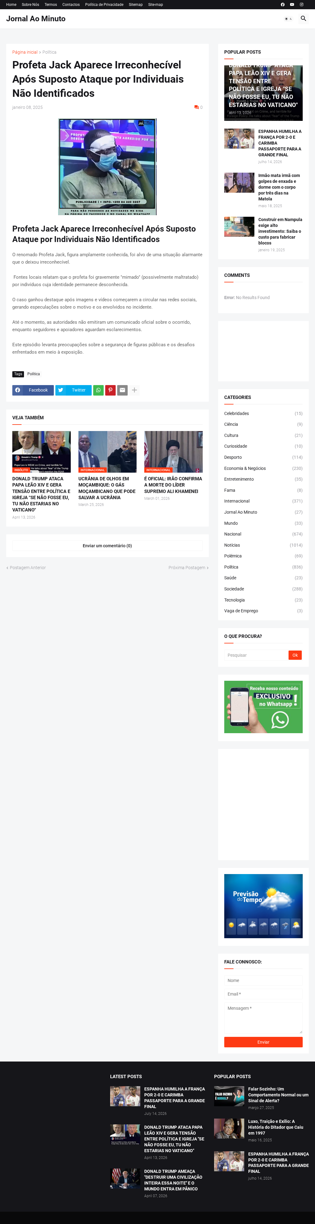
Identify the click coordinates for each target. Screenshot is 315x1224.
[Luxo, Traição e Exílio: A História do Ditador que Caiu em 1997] (229, 1129)
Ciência (263, 424)
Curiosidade (263, 446)
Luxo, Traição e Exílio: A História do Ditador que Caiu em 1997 (275, 1127)
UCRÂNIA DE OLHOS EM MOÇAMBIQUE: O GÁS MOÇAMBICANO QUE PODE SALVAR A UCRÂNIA (106, 488)
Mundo (263, 523)
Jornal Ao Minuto (36, 18)
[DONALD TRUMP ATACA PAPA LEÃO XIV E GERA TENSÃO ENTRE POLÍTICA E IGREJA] (125, 1134)
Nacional (263, 534)
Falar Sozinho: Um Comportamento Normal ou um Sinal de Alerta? (278, 1094)
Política (49, 52)
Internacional (263, 501)
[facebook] (283, 4)
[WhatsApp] (98, 390)
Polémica (263, 555)
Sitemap (136, 4)
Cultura (263, 435)
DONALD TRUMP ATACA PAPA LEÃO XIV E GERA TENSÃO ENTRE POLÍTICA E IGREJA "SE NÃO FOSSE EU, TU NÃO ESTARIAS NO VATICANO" (41, 494)
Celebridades (263, 413)
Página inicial (25, 52)
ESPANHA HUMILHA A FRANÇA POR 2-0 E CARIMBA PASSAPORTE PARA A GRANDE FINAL (279, 143)
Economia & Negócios (263, 468)
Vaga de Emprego (263, 610)
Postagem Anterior (28, 567)
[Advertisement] (263, 804)
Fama (263, 490)
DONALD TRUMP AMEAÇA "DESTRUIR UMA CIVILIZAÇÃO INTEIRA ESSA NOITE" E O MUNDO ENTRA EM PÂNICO (173, 1180)
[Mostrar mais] (134, 390)
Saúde (263, 577)
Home (11, 4)
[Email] (122, 390)
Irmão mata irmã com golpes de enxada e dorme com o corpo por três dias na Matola (279, 187)
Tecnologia (263, 600)
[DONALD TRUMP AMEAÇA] (125, 1179)
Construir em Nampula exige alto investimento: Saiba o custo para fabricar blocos (280, 231)
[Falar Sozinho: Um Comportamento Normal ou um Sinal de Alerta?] (229, 1096)
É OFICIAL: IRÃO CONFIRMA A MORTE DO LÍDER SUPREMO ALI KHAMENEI (173, 485)
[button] (288, 19)
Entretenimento (263, 479)
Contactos (71, 4)
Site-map (155, 4)
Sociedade (263, 588)
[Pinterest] (110, 390)
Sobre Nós (30, 4)
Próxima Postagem (187, 567)
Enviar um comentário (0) (107, 545)
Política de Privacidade (104, 4)
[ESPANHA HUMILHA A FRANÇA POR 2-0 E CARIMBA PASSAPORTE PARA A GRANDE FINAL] (239, 139)
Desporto (263, 457)
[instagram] (301, 4)
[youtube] (292, 4)
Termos (51, 4)
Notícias (263, 545)
